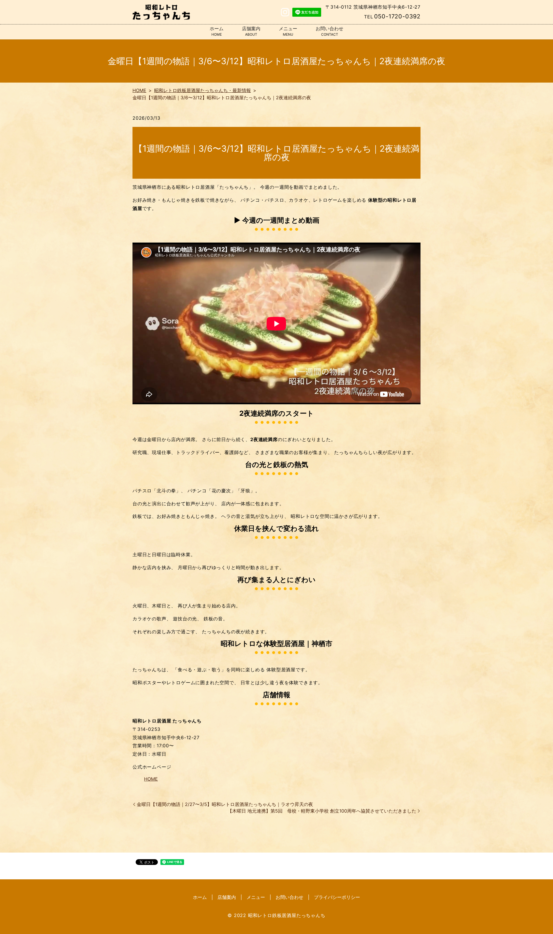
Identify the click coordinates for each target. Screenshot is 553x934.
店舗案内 (251, 31)
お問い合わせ (329, 31)
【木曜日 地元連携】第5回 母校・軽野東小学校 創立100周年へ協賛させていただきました (322, 811)
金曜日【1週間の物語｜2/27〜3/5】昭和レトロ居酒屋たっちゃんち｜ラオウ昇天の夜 (225, 804)
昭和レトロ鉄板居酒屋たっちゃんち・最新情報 (202, 90)
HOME (139, 90)
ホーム (217, 31)
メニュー (288, 31)
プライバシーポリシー (337, 897)
